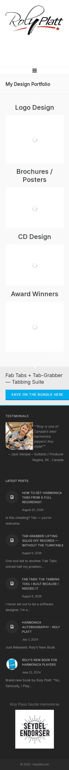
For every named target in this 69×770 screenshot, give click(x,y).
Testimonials (17, 416)
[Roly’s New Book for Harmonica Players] (12, 664)
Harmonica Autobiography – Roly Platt (41, 627)
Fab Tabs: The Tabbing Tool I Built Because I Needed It (40, 583)
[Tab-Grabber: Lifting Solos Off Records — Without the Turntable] (12, 540)
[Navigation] (34, 70)
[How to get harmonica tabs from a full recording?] (12, 497)
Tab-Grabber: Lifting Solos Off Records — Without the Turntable (42, 540)
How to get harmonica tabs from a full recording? (42, 497)
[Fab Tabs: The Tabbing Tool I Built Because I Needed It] (12, 583)
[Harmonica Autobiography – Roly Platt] (12, 626)
